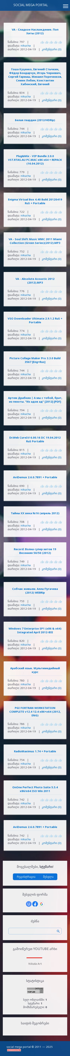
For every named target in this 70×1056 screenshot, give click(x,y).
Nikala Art (35, 963)
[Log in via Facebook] (35, 904)
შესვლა (48, 876)
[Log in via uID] (29, 904)
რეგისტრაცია (26, 876)
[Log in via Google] (41, 904)
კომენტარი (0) (51, 49)
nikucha (26, 45)
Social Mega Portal (30, 5)
